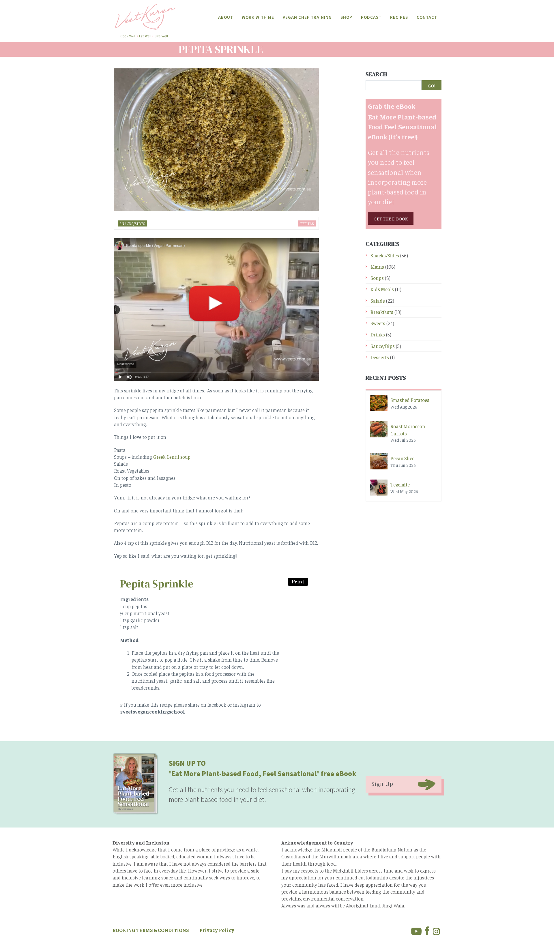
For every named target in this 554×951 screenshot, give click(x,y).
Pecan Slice (402, 458)
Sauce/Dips (382, 346)
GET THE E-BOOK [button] (391, 218)
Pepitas (307, 223)
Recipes (399, 17)
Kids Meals (382, 289)
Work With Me (258, 17)
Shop (346, 17)
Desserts (379, 357)
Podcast (371, 17)
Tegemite (400, 484)
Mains (377, 266)
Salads (377, 300)
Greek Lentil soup (171, 457)
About (225, 17)
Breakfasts (381, 312)
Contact (427, 17)
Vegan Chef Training (307, 17)
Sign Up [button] (382, 783)
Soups (377, 278)
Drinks (377, 334)
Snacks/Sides (132, 223)
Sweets (377, 323)
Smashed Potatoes (409, 400)
